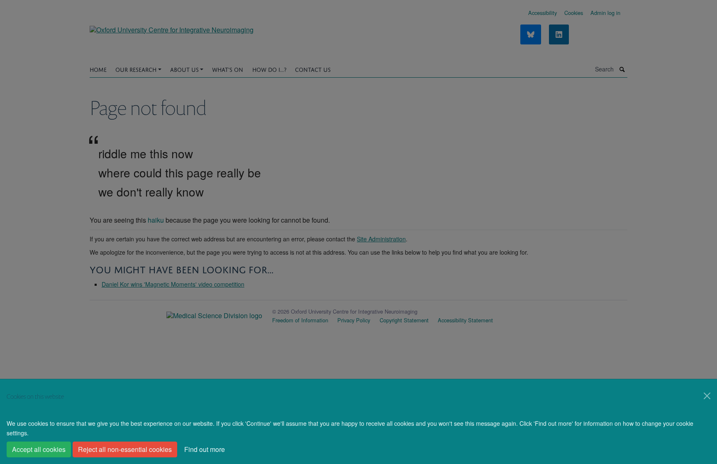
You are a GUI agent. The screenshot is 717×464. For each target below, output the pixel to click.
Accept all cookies (39, 449)
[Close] (707, 396)
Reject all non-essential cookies (125, 449)
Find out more (204, 449)
